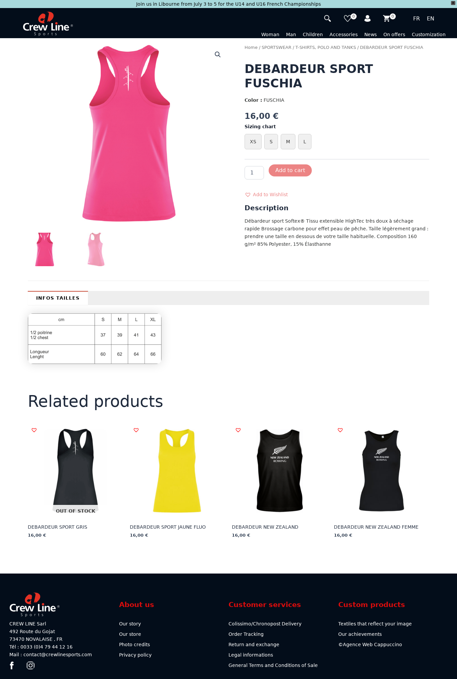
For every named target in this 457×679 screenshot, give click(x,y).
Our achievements (360, 634)
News (370, 34)
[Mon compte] (368, 19)
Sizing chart (260, 126)
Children (313, 34)
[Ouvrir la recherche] (328, 19)
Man (291, 34)
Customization (429, 34)
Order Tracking (246, 634)
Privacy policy (135, 655)
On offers (394, 34)
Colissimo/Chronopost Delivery (265, 623)
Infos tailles (58, 298)
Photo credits (134, 644)
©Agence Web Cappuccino (370, 644)
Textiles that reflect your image (375, 623)
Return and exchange (254, 644)
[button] (218, 55)
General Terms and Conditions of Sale (273, 665)
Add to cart (290, 170)
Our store (130, 634)
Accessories (344, 34)
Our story (130, 623)
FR (416, 18)
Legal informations (251, 655)
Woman (270, 34)
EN (430, 18)
